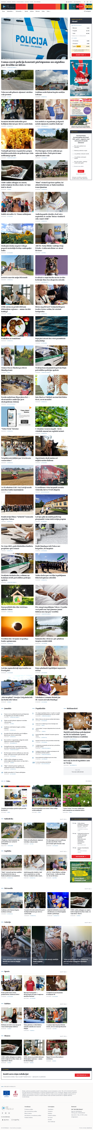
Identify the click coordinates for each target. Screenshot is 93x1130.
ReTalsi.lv (7, 1127)
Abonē (89, 6)
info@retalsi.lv (74, 1117)
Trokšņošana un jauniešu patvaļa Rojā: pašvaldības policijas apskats (48, 746)
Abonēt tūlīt (80, 54)
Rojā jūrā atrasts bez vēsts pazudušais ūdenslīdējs (47, 740)
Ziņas (3, 11)
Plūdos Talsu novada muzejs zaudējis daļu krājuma (48, 719)
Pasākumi (9, 1)
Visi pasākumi (80, 856)
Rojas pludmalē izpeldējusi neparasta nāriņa (46, 757)
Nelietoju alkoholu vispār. (80, 150)
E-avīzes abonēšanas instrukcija (43, 762)
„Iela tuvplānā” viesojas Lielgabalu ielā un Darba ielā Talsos (48, 729)
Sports (26, 11)
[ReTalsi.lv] (8, 7)
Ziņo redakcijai (37, 1)
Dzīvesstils (18, 11)
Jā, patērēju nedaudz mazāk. (81, 153)
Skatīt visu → (63, 819)
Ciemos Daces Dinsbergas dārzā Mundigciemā (47, 723)
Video (43, 11)
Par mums (27, 1)
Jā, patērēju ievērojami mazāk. (80, 157)
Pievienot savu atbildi (78, 166)
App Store (70, 1)
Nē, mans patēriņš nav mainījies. (80, 146)
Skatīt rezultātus (81, 174)
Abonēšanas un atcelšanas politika (33, 1115)
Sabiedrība (9, 11)
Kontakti (31, 1)
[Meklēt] (74, 6)
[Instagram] (87, 2)
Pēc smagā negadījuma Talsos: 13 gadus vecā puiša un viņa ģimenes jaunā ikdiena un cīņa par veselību (48, 713)
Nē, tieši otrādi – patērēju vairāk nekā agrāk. (80, 162)
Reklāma (14, 1)
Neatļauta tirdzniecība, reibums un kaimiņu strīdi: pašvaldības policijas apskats (47, 752)
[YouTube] (90, 2)
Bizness (38, 11)
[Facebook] (84, 2)
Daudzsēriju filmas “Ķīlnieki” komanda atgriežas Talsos (47, 735)
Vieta (48, 11)
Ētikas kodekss (28, 1113)
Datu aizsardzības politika (31, 1111)
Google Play (78, 1)
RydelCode (89, 1127)
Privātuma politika (29, 1109)
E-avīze (81, 6)
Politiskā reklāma (20, 1)
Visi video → (89, 781)
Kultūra (32, 11)
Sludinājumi (3, 1)
